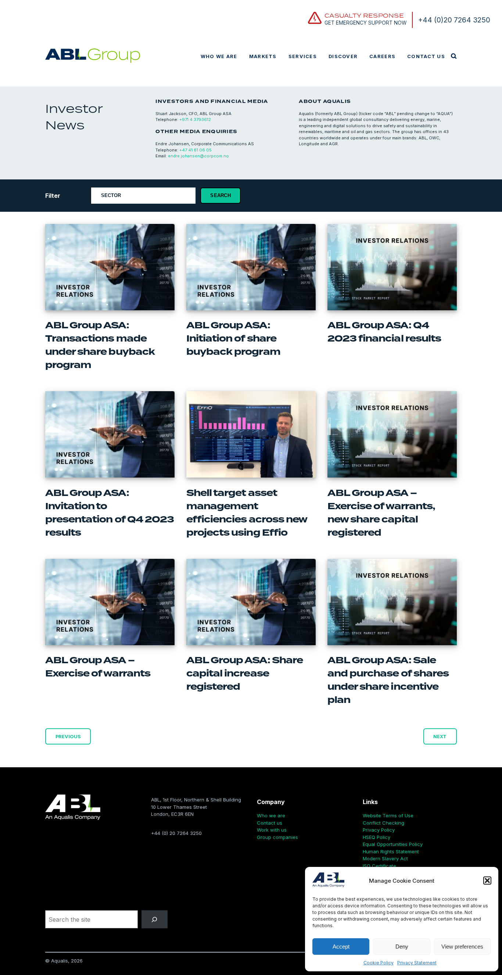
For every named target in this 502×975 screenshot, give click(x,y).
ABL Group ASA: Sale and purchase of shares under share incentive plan (388, 680)
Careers (382, 56)
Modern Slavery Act (385, 858)
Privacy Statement (417, 962)
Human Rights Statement (391, 851)
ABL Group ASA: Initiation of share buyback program (233, 338)
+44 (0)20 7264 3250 (454, 19)
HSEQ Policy (376, 837)
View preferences (462, 946)
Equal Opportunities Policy (393, 844)
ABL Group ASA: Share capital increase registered (244, 673)
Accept (341, 946)
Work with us (272, 830)
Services (302, 56)
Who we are (219, 56)
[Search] (154, 919)
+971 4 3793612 (195, 119)
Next (440, 736)
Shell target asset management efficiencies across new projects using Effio (246, 512)
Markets (263, 56)
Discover (343, 56)
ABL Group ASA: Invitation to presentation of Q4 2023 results (109, 512)
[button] (487, 880)
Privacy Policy (379, 830)
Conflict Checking (383, 823)
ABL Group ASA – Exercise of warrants (97, 667)
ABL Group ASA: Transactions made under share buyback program (100, 345)
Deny (401, 946)
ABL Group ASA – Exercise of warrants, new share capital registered (381, 512)
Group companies (277, 837)
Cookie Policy (378, 962)
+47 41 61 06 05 (195, 150)
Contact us (426, 56)
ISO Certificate (379, 866)
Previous (68, 736)
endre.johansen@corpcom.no (198, 155)
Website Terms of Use (388, 815)
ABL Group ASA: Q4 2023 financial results (384, 332)
